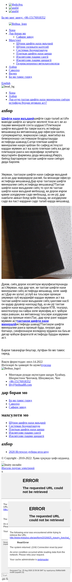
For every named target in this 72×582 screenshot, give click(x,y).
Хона (12, 30)
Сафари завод (24, 36)
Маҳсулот (15, 40)
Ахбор (13, 66)
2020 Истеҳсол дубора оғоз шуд (29, 451)
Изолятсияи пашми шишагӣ (34, 60)
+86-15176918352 (20, 381)
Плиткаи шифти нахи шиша (34, 53)
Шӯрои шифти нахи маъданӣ (34, 43)
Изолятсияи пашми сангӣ (32, 56)
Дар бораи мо (17, 33)
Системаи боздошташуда (31, 50)
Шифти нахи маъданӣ (17, 118)
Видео (13, 73)
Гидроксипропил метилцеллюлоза (37, 63)
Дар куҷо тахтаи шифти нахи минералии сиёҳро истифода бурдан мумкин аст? (39, 101)
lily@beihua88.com (20, 384)
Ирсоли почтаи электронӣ (18, 468)
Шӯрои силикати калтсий (32, 46)
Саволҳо (14, 70)
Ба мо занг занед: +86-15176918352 (23, 17)
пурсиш (46, 365)
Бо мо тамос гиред (20, 76)
